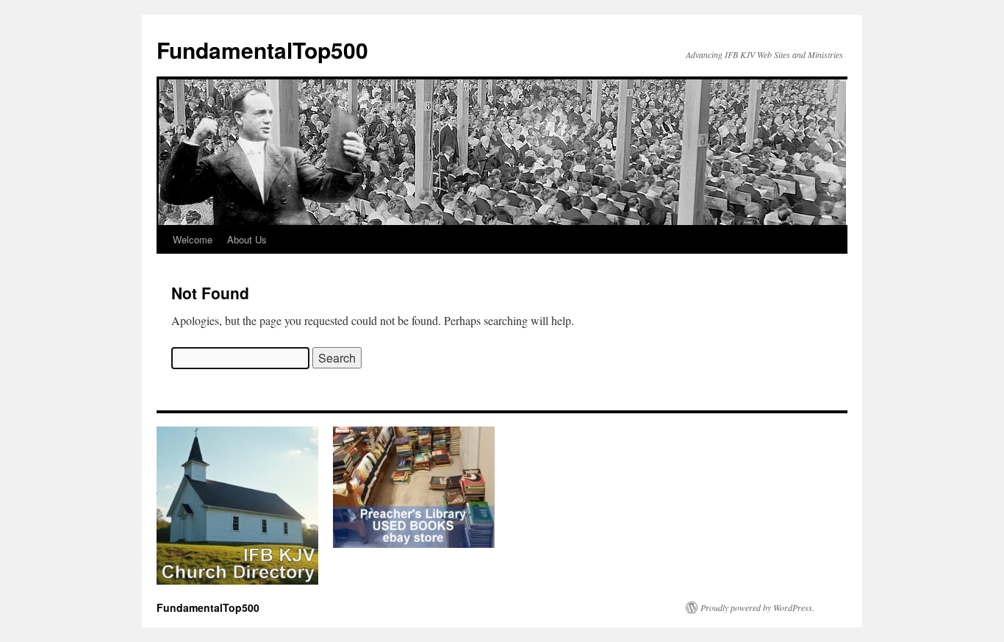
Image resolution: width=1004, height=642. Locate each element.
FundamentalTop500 (262, 49)
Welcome (192, 239)
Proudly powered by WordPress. (757, 607)
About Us (247, 239)
